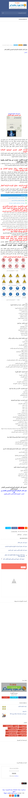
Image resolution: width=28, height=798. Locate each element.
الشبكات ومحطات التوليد (12, 735)
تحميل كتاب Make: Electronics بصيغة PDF (18, 713)
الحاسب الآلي (23, 735)
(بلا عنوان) (24, 711)
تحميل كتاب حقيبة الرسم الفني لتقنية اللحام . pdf (13, 559)
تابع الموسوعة (13, 687)
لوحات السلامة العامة (22, 706)
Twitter (7, 527)
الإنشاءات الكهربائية (14, 728)
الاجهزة (16, 725)
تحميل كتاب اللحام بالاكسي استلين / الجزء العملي (17, 550)
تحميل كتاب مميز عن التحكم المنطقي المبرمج (17, 197)
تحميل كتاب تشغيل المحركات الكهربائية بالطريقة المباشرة (16, 546)
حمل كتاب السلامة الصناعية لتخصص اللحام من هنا (14, 491)
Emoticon (23, 567)
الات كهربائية (24, 725)
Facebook (14, 527)
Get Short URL (14, 531)
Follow (13, 697)
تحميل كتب (25, 534)
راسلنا (19, 789)
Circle (5, 697)
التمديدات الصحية (23, 733)
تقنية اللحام (19, 534)
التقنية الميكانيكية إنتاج (12, 730)
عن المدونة (23, 789)
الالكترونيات (24, 728)
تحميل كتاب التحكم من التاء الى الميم (18, 200)
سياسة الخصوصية (9, 789)
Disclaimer (15, 789)
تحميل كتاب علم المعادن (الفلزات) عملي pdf (17, 203)
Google (20, 527)
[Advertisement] (14, 32)
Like (22, 697)
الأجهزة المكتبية (8, 725)
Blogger (5, 793)
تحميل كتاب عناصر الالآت (22, 542)
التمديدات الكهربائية (12, 733)
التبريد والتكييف (23, 730)
